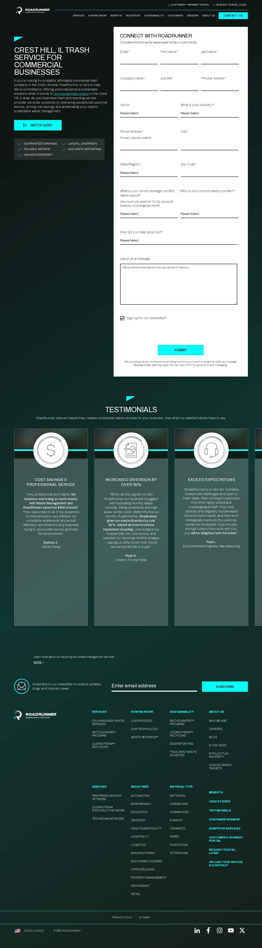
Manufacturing (143, 853)
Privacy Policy (122, 917)
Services (79, 15)
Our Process (141, 720)
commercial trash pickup (71, 93)
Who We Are (218, 720)
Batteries (177, 795)
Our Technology (144, 729)
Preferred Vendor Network (106, 797)
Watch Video (41, 125)
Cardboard (179, 803)
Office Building (142, 869)
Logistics (138, 844)
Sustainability (154, 15)
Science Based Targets (220, 767)
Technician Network (108, 818)
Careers (215, 729)
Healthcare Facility (146, 828)
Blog (213, 737)
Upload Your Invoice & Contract (226, 864)
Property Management (148, 877)
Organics (177, 828)
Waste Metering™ (144, 737)
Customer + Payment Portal (190, 4)
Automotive (140, 795)
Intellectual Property (219, 755)
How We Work (97, 15)
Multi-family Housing (146, 861)
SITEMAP (144, 917)
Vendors (193, 15)
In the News (217, 745)
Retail (135, 894)
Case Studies (219, 801)
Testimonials (220, 810)
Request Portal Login (231, 4)
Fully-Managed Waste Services (108, 722)
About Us (208, 15)
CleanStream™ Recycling (103, 745)
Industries (133, 15)
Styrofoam (179, 853)
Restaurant (140, 885)
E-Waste (176, 820)
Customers (175, 15)
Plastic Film (179, 844)
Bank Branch (141, 803)
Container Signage (224, 819)
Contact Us (233, 15)
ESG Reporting (181, 743)
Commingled (179, 812)
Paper (174, 836)
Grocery (138, 820)
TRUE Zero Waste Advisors (183, 753)
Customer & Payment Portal (226, 839)
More (38, 662)
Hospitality (140, 836)
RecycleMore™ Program (104, 734)
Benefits (116, 15)
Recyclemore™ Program (182, 722)
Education (139, 812)
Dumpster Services (225, 828)
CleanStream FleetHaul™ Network (108, 809)
